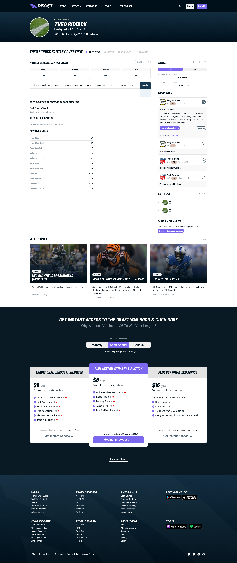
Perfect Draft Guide (39, 496)
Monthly (97, 345)
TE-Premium (81, 537)
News (63, 6)
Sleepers (35, 502)
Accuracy (125, 531)
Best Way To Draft (39, 499)
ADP (195, 69)
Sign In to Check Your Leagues (171, 231)
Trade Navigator (38, 534)
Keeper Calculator (38, 531)
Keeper (79, 541)
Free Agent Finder (38, 537)
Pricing (124, 537)
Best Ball (80, 509)
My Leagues (125, 6)
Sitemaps (59, 554)
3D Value (170, 69)
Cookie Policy (88, 554)
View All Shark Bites (168, 128)
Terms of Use (73, 554)
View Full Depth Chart (200, 194)
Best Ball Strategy (128, 505)
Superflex (80, 505)
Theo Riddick (175, 135)
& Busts (43, 505)
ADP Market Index (39, 528)
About (123, 525)
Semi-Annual (118, 345)
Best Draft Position (39, 509)
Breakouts (35, 505)
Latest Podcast (37, 512)
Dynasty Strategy (128, 499)
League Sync (126, 512)
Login (190, 6)
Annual (139, 345)
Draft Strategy (127, 496)
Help (123, 534)
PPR (78, 502)
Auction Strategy (128, 509)
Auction (79, 512)
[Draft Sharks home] (41, 6)
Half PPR (80, 499)
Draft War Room (38, 525)
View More (203, 239)
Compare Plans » (118, 459)
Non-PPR (80, 496)
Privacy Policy (45, 554)
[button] (182, 105)
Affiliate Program (128, 528)
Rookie (79, 534)
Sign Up (202, 6)
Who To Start (36, 541)
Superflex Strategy (129, 502)
